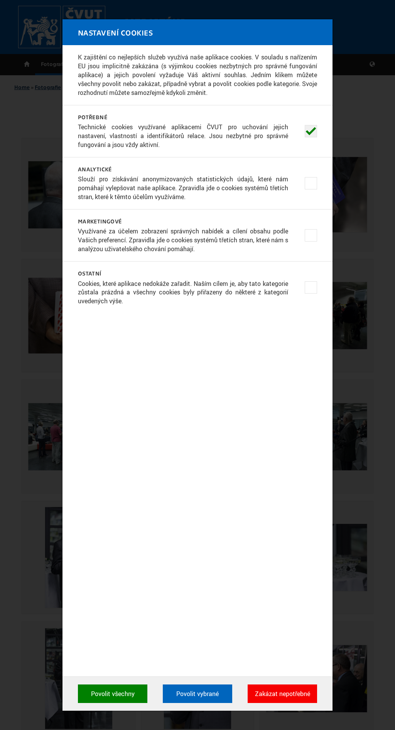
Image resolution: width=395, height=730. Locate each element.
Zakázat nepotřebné (282, 693)
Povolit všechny (113, 693)
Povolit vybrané (197, 693)
